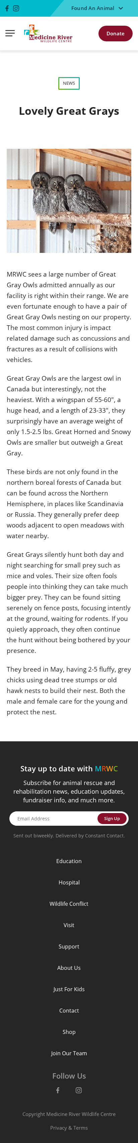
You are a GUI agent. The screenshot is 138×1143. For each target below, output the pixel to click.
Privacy (58, 1127)
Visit (69, 925)
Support (69, 946)
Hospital (69, 882)
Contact (69, 1010)
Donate (116, 33)
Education (69, 861)
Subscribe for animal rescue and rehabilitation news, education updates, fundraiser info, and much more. (69, 791)
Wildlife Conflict (69, 903)
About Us (69, 968)
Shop (69, 1032)
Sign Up (112, 818)
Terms (80, 1127)
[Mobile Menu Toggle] (10, 33)
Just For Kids (69, 989)
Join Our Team (69, 1053)
